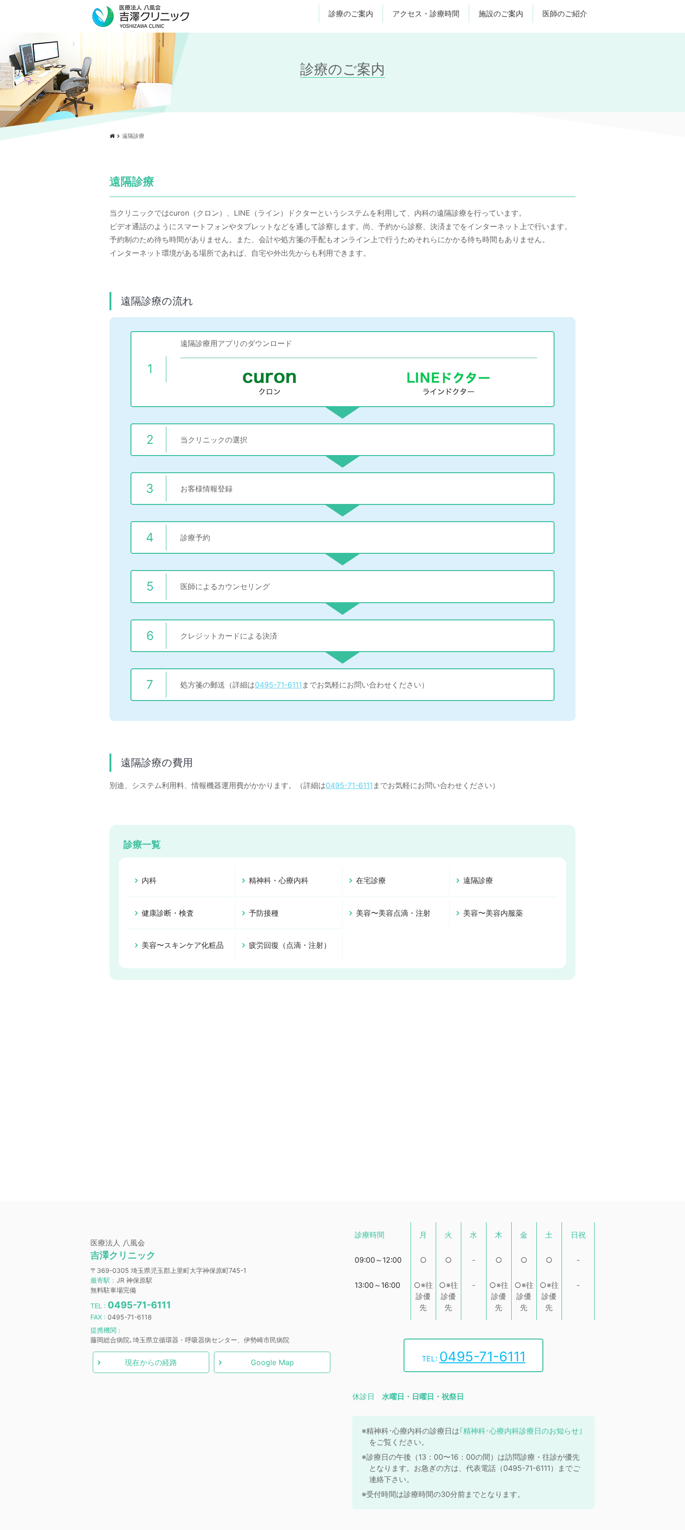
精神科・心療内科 (278, 880)
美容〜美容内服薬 (493, 913)
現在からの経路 (151, 1362)
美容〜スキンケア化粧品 (183, 945)
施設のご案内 (501, 13)
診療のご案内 (351, 13)
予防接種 (264, 913)
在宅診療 (371, 880)
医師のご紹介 (564, 13)
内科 (149, 880)
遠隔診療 (478, 880)
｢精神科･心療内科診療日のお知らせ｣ (520, 1430)
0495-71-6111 (278, 684)
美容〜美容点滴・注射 (393, 913)
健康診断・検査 (168, 913)
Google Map (272, 1362)
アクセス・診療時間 (425, 13)
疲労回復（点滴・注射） (290, 945)
